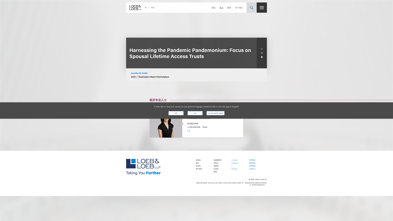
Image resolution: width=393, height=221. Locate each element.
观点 (221, 7)
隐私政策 (252, 163)
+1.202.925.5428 (193, 127)
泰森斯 (216, 166)
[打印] (261, 57)
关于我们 (239, 7)
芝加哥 (198, 166)
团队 (214, 7)
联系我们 (252, 160)
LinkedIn (234, 160)
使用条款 (252, 166)
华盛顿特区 (218, 160)
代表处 (216, 169)
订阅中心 (252, 169)
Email (205, 127)
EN (146, 7)
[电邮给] (262, 49)
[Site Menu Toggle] (262, 7)
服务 (229, 7)
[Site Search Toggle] (251, 7)
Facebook (234, 163)
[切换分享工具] (261, 53)
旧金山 (216, 163)
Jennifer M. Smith (139, 73)
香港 (215, 172)
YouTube (234, 169)
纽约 (197, 163)
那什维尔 (199, 169)
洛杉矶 (198, 160)
